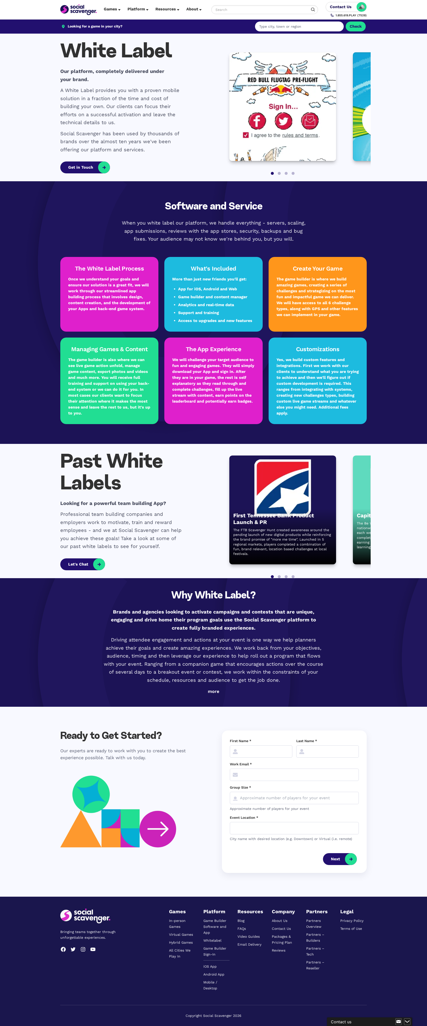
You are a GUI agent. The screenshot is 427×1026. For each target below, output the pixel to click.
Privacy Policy (351, 921)
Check (356, 26)
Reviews (278, 950)
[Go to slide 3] (286, 173)
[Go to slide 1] (272, 173)
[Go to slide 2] (279, 173)
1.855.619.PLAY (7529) (351, 15)
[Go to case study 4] (293, 576)
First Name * (240, 741)
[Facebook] (63, 949)
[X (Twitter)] (73, 949)
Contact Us (281, 929)
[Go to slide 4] (293, 173)
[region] (213, 340)
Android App (213, 974)
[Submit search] (313, 10)
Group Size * (240, 787)
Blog (240, 921)
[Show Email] (398, 1021)
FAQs (241, 929)
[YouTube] (93, 949)
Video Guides (248, 936)
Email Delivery (249, 944)
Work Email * (241, 764)
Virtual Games (181, 934)
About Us (279, 921)
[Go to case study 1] (272, 576)
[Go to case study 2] (279, 576)
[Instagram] (83, 949)
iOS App (210, 966)
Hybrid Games (181, 942)
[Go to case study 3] (286, 576)
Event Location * (244, 818)
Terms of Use (351, 929)
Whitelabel (212, 940)
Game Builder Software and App (214, 927)
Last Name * (306, 741)
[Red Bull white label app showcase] (282, 106)
